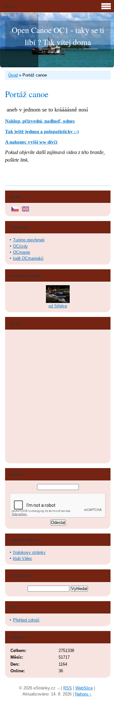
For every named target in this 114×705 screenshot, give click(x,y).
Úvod (13, 75)
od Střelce (57, 306)
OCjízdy (20, 246)
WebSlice (84, 688)
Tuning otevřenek (29, 240)
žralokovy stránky (29, 552)
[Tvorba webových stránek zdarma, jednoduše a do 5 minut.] (59, 688)
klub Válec (22, 558)
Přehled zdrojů (26, 620)
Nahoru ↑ (83, 694)
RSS (67, 688)
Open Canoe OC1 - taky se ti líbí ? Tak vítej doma (58, 35)
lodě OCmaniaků (28, 258)
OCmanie (21, 252)
